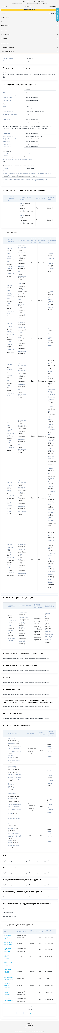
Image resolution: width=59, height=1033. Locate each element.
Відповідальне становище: (8, 47)
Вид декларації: (5, 17)
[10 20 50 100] (29, 1006)
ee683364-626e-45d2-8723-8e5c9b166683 (8, 950)
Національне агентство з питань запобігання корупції (31, 1031)
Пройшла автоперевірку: (7, 51)
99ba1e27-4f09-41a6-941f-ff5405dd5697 (7, 937)
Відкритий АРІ (28, 6)
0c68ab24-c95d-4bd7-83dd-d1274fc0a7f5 (8, 964)
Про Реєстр (4, 6)
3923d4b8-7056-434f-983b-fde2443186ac (8, 957)
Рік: (2, 21)
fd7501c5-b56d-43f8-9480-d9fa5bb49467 (7, 992)
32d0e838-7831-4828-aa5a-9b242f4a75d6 (8, 971)
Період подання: (5, 38)
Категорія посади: (5, 34)
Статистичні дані (53, 6)
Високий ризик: (5, 43)
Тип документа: (5, 25)
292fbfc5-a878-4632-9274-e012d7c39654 (7, 985)
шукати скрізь (54, 13)
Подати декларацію (29, 9)
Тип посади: (4, 30)
